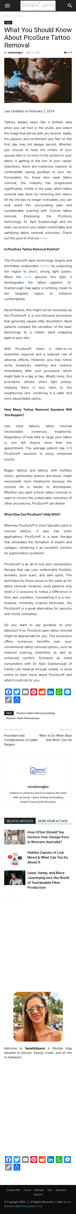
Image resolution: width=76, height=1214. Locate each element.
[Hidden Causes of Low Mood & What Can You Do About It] (14, 857)
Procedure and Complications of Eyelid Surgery (20, 740)
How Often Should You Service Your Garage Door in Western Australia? (48, 837)
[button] (7, 5)
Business (61, 1190)
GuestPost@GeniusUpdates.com (23, 1206)
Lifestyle (39, 1190)
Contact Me (13, 1190)
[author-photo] (38, 781)
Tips (49, 1190)
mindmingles (15, 52)
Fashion (38, 1194)
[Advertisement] (38, 946)
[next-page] (13, 898)
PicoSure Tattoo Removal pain (22, 718)
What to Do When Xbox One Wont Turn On (55, 738)
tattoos (45, 266)
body (28, 277)
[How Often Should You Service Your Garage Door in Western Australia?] (14, 837)
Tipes (18, 16)
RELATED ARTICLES (20, 821)
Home (7, 16)
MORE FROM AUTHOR (53, 821)
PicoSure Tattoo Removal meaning (35, 713)
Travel (27, 1190)
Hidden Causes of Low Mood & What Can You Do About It (47, 857)
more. (45, 238)
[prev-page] (7, 898)
